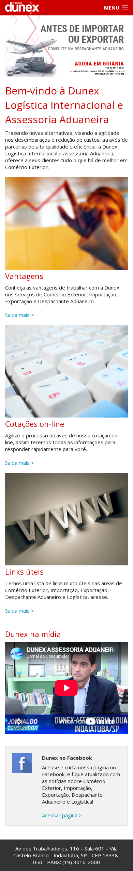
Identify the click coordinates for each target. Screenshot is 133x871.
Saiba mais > (19, 314)
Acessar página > (62, 815)
